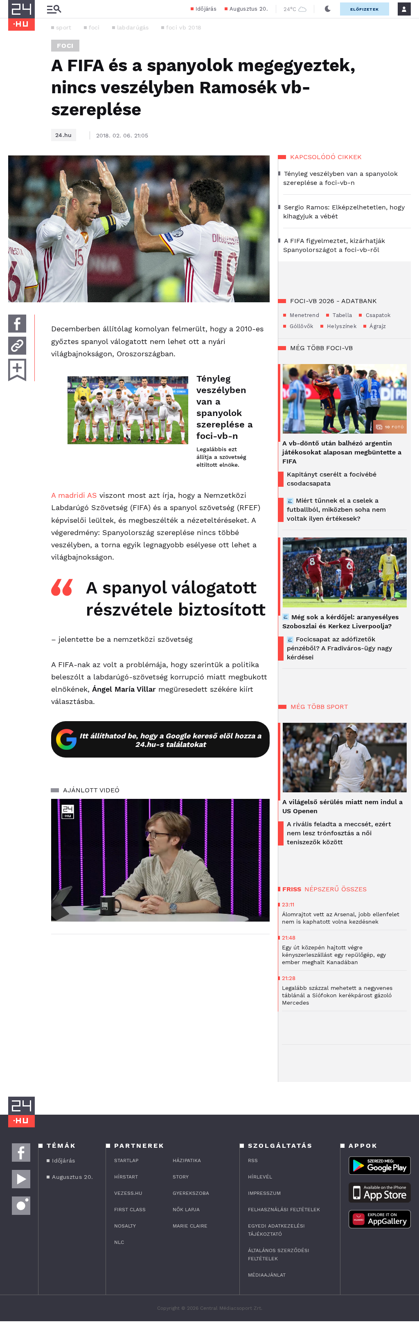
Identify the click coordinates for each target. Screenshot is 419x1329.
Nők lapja (186, 1209)
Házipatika (187, 1160)
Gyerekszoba (191, 1193)
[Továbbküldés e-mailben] (17, 346)
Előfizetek (364, 9)
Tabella (341, 315)
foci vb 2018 (184, 27)
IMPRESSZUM (264, 1193)
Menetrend (303, 315)
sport (64, 27)
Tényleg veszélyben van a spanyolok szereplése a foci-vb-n (224, 407)
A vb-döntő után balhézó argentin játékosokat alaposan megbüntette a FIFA (341, 452)
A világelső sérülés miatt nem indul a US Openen (342, 806)
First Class (130, 1209)
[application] (160, 860)
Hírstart (126, 1177)
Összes (354, 889)
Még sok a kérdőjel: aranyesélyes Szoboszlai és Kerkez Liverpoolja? (340, 621)
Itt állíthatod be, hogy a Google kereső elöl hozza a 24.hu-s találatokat (170, 740)
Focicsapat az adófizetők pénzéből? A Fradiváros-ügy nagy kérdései (339, 648)
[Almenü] (54, 9)
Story (181, 1177)
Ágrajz (377, 326)
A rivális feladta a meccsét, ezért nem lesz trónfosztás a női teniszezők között (339, 833)
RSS (253, 1160)
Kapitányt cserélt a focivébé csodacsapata (331, 478)
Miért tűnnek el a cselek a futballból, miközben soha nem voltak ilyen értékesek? (336, 509)
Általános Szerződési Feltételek (278, 1255)
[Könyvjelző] (17, 370)
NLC (119, 1242)
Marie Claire (190, 1226)
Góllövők (300, 326)
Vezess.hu (128, 1193)
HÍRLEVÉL (260, 1177)
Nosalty (125, 1226)
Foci (65, 45)
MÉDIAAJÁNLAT (267, 1275)
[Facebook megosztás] (17, 324)
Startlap (126, 1160)
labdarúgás (133, 27)
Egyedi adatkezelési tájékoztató (276, 1230)
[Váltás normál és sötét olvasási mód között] (328, 9)
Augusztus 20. (249, 9)
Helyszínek (340, 326)
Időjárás (206, 9)
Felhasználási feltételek (284, 1209)
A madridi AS (74, 495)
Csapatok (377, 315)
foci (94, 27)
